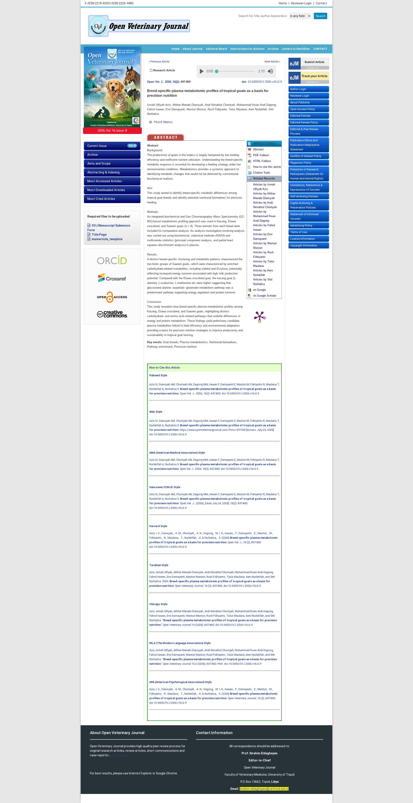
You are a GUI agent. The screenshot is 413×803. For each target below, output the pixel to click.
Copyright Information (303, 245)
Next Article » (272, 61)
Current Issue (111, 146)
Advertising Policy (301, 225)
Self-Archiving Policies (304, 196)
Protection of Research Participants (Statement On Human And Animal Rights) (306, 174)
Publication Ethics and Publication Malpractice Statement (304, 145)
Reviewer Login (302, 3)
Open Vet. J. (155, 81)
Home (284, 3)
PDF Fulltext (261, 155)
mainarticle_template (107, 239)
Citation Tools (261, 172)
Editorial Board (216, 48)
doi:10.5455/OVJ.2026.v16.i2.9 (240, 393)
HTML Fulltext (262, 161)
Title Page (99, 234)
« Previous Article (159, 61)
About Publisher (300, 102)
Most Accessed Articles (104, 181)
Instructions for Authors (247, 48)
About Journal (193, 48)
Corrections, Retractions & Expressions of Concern (306, 187)
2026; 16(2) (172, 81)
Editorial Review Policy (304, 122)
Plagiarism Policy (300, 162)
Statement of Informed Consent (304, 216)
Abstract (258, 149)
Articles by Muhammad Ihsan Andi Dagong (264, 216)
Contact (321, 3)
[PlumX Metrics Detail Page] (260, 316)
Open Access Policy (302, 109)
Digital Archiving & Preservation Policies (303, 205)
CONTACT (320, 48)
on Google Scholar (264, 295)
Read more (119, 755)
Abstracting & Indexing (103, 172)
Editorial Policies (300, 115)
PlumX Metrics (163, 122)
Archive (273, 48)
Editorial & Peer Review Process (304, 131)
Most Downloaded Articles (106, 190)
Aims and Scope (99, 163)
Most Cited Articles (101, 199)
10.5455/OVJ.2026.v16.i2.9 (265, 81)
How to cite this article (267, 166)
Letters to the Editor (296, 48)
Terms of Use (298, 232)
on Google (259, 289)
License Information (302, 238)
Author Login (298, 89)
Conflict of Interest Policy (305, 156)
